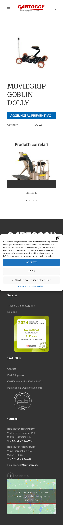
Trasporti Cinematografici (21, 305)
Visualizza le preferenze (31, 280)
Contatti (11, 368)
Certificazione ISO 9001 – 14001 (25, 381)
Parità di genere (16, 375)
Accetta (31, 262)
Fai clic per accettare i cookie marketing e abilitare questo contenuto (32, 496)
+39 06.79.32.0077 (22, 440)
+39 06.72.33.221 (21, 458)
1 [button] (26, 200)
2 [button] (30, 200)
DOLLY (38, 124)
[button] (58, 238)
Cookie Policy (24, 286)
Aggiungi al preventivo (30, 115)
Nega (31, 271)
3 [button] (33, 200)
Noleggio (12, 311)
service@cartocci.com (26, 464)
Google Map (22, 475)
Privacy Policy (37, 286)
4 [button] (36, 200)
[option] (31, 52)
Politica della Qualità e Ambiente (24, 387)
